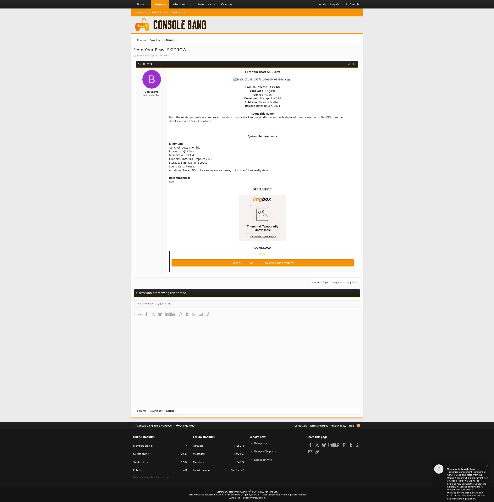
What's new (180, 4)
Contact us (300, 425)
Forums (160, 4)
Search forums (160, 12)
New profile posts (265, 451)
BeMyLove (143, 55)
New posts (143, 12)
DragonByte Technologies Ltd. (283, 494)
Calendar (227, 4)
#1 (354, 64)
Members (177, 12)
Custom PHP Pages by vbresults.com (247, 497)
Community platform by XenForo (247, 491)
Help (351, 425)
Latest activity (263, 459)
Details (302, 494)
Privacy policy (338, 425)
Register (259, 263)
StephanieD (237, 470)
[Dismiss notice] (486, 466)
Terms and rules (319, 425)
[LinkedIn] (166, 314)
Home (141, 4)
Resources (204, 4)
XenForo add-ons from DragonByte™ (236, 494)
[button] (148, 4)
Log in (246, 263)
